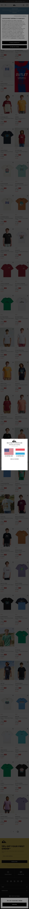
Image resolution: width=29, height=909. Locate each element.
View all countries (14, 459)
